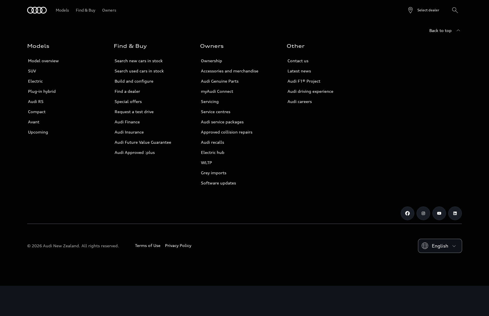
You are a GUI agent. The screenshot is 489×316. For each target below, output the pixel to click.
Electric (35, 81)
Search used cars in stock (139, 70)
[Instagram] (423, 213)
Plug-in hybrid (42, 91)
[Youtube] (439, 213)
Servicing (210, 101)
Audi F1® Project (304, 81)
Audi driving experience (310, 91)
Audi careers (300, 101)
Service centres (215, 111)
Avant (33, 121)
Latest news (299, 70)
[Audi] (37, 10)
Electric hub (212, 152)
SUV (32, 70)
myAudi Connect (217, 91)
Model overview (43, 60)
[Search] (455, 10)
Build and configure (134, 81)
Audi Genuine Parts (220, 81)
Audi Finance (127, 121)
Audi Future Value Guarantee (143, 142)
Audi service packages (222, 121)
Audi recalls (212, 142)
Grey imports (213, 172)
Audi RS (36, 101)
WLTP (206, 162)
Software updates (218, 182)
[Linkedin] (455, 213)
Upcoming (38, 132)
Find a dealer (127, 91)
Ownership (211, 60)
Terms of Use (147, 245)
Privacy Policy (178, 245)
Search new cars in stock (139, 60)
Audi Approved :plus (135, 152)
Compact (37, 111)
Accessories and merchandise (229, 70)
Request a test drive (134, 111)
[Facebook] (407, 213)
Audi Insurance (129, 132)
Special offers (128, 101)
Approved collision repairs (226, 132)
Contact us (298, 60)
